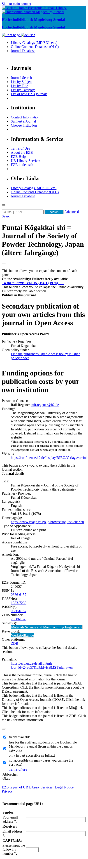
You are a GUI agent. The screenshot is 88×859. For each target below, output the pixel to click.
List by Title (19, 86)
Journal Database (23, 51)
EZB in (22, 165)
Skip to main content (16, 4)
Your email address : (10, 819)
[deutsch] (28, 35)
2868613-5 (18, 619)
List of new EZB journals (29, 94)
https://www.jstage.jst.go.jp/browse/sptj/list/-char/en (47, 522)
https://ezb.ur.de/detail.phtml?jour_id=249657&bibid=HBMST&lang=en (42, 665)
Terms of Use (20, 148)
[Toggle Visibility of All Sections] (3, 263)
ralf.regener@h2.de (45, 405)
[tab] (44, 279)
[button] (35, 279)
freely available (19, 737)
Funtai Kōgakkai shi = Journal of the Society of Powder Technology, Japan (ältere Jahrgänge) (43, 240)
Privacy (7, 791)
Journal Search (21, 78)
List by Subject (21, 82)
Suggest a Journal (23, 121)
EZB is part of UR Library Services (27, 787)
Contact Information (25, 117)
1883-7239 (18, 603)
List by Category (23, 90)
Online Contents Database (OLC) (35, 47)
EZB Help (18, 156)
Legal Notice (64, 787)
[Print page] (11, 35)
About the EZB (22, 152)
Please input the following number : (13, 849)
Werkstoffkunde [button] (22, 635)
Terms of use (18, 769)
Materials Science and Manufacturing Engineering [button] (46, 627)
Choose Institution (24, 125)
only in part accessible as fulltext (32, 755)
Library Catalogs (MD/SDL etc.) (34, 43)
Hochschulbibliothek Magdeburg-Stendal (33, 19)
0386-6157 (18, 595)
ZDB (14, 643)
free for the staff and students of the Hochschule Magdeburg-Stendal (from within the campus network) (43, 746)
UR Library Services (25, 161)
